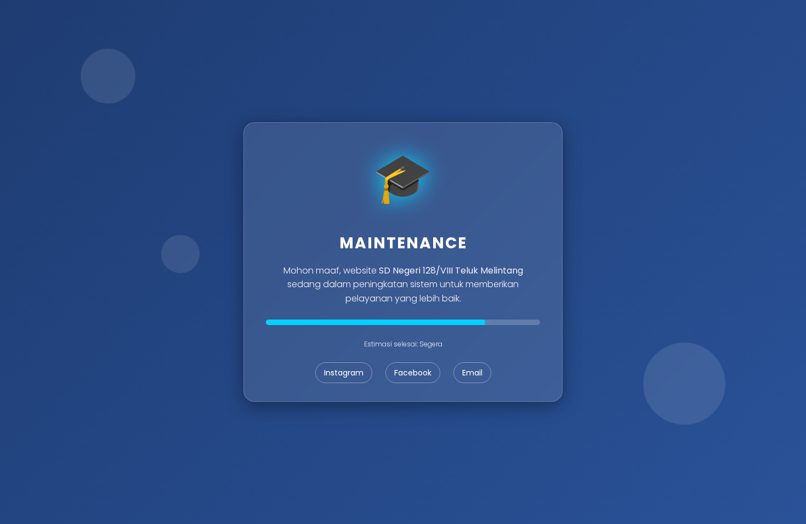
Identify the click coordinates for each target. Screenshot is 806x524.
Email (472, 372)
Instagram (344, 372)
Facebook (413, 372)
